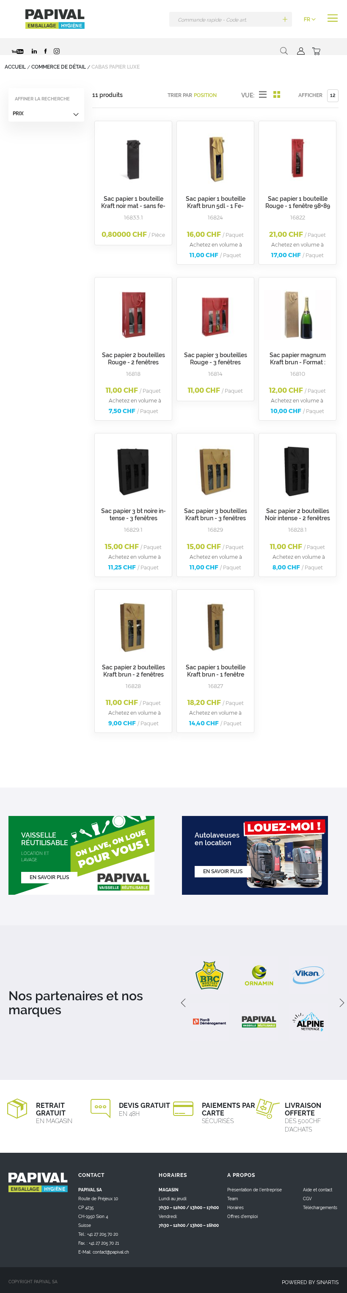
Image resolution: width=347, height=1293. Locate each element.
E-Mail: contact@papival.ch (103, 1252)
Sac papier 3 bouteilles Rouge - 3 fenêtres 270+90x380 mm (215, 362)
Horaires (235, 1207)
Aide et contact (317, 1190)
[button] (310, 19)
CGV (307, 1198)
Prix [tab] (18, 114)
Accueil (16, 67)
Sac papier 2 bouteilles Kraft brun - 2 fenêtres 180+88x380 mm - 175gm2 (133, 678)
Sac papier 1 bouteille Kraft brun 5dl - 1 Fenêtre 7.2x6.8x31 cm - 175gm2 (215, 209)
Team (232, 1198)
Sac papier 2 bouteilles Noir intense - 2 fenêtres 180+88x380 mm (297, 518)
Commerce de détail (59, 67)
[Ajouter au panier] (285, 19)
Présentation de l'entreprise (254, 1190)
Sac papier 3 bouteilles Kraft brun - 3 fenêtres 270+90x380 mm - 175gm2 (215, 522)
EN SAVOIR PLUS (49, 877)
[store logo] (55, 19)
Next (338, 1003)
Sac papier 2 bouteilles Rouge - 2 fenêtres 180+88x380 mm (133, 362)
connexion (300, 51)
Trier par (180, 95)
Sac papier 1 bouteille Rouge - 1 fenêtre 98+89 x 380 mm (297, 205)
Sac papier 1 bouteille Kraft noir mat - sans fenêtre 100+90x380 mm (133, 205)
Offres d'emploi (242, 1216)
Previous (182, 1003)
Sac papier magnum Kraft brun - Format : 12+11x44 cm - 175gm (297, 362)
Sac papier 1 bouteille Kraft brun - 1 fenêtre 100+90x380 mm (215, 674)
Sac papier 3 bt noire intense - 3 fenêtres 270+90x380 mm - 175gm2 (133, 522)
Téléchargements (320, 1207)
